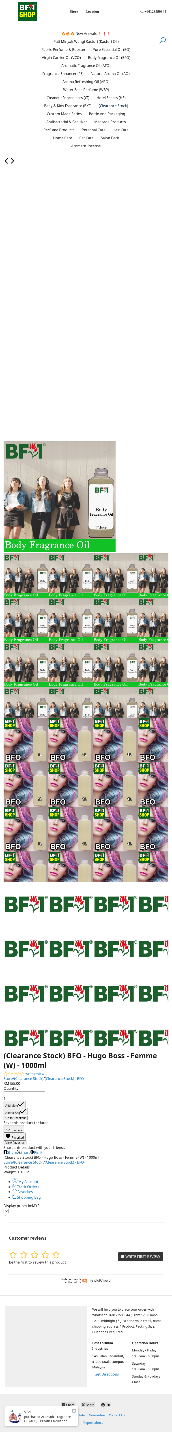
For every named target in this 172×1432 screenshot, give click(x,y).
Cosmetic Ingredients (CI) (68, 97)
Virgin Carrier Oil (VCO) (61, 57)
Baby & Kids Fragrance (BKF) (68, 105)
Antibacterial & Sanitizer (66, 121)
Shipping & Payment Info (66, 1415)
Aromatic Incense (86, 145)
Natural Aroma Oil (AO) (110, 73)
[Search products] (163, 43)
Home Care (62, 137)
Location (92, 11)
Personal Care (93, 129)
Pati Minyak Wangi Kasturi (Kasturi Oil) (86, 41)
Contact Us (117, 1415)
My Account (27, 1181)
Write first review (142, 1256)
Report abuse (93, 1422)
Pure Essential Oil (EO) (111, 49)
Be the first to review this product (37, 1262)
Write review (34, 1074)
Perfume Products (59, 129)
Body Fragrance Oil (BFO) (109, 57)
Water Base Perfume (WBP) (86, 89)
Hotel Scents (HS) (111, 97)
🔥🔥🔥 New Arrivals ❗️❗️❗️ (86, 33)
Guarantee (97, 1415)
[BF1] (27, 11)
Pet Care (86, 137)
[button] (14, 1129)
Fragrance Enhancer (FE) (63, 73)
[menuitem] (6, 162)
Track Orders (27, 1186)
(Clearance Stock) (113, 105)
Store (74, 11)
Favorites (25, 1191)
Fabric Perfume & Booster (64, 49)
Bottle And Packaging (107, 113)
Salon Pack (110, 137)
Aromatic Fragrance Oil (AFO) (86, 65)
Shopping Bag (28, 1197)
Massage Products (110, 121)
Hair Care (121, 129)
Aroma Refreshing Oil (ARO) (86, 81)
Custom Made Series (64, 113)
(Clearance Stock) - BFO (64, 1078)
